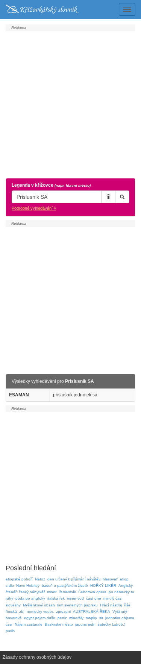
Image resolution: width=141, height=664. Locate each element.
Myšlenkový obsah (39, 605)
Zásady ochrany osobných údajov (37, 657)
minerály (76, 618)
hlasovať (110, 579)
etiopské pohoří (19, 579)
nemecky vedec (40, 611)
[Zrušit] (108, 196)
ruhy (9, 598)
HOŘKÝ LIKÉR (103, 585)
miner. (52, 592)
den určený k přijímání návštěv (73, 579)
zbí (21, 611)
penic (62, 618)
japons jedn (85, 624)
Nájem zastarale (28, 624)
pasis (10, 631)
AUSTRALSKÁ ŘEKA (91, 611)
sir (101, 618)
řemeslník (67, 592)
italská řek (56, 598)
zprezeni (63, 611)
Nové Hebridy (27, 585)
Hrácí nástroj (111, 605)
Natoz (40, 579)
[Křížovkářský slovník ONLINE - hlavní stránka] (42, 9)
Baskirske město (59, 624)
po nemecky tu (121, 592)
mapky (91, 618)
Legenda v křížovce (51, 185)
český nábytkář (32, 592)
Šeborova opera (92, 592)
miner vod (75, 598)
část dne (93, 598)
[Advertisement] (70, 103)
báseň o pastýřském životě (65, 585)
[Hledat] (122, 196)
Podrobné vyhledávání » (34, 208)
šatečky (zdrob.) (111, 624)
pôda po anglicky (30, 598)
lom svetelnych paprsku (77, 605)
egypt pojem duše (39, 618)
